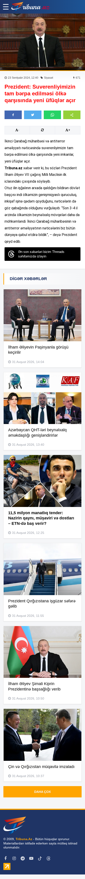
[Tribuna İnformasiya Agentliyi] (30, 7)
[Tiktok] (40, 858)
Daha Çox (42, 792)
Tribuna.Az (24, 839)
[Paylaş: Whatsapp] (52, 115)
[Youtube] (31, 858)
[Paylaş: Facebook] (13, 115)
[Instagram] (14, 858)
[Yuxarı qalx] (72, 866)
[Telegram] (23, 858)
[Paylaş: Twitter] (32, 115)
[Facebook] (5, 858)
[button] (71, 115)
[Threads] (48, 858)
